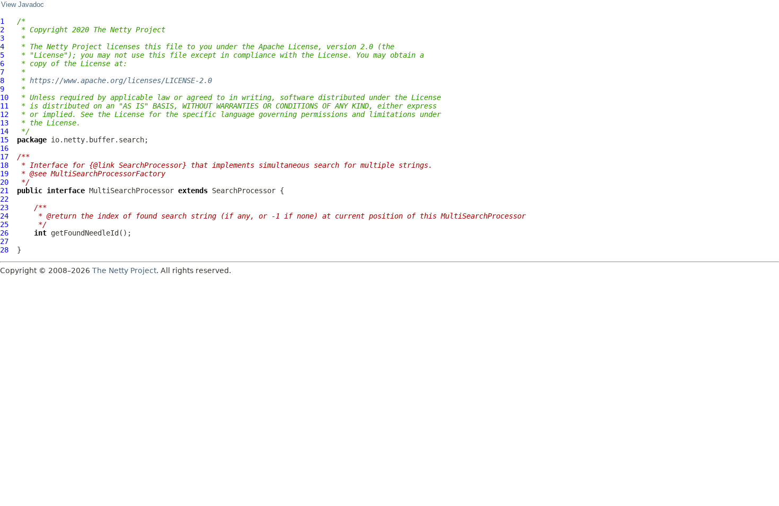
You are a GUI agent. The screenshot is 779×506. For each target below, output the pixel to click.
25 (4, 224)
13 (4, 123)
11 (4, 106)
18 (4, 165)
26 (4, 233)
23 (4, 207)
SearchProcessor (244, 190)
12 (4, 114)
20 (4, 182)
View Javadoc (22, 4)
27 (4, 241)
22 (4, 199)
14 (4, 131)
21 (4, 190)
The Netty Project (124, 270)
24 (4, 216)
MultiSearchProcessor (131, 190)
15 (4, 139)
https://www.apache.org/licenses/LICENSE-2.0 (121, 80)
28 (4, 250)
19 (4, 173)
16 (4, 148)
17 (4, 156)
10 (4, 97)
